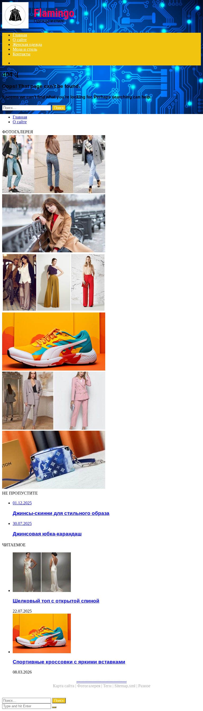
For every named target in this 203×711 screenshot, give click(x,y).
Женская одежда (27, 44)
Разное (144, 686)
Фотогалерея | (90, 686)
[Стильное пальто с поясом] (101, 223)
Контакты (21, 54)
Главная (20, 35)
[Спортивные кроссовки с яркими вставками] (101, 342)
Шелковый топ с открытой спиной (56, 601)
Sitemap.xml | (126, 686)
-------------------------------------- (101, 681)
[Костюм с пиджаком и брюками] (101, 401)
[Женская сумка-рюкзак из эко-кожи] (101, 460)
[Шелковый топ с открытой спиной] (107, 572)
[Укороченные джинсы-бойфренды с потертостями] (101, 164)
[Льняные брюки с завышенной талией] (101, 282)
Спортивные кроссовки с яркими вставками (69, 662)
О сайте (20, 39)
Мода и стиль (25, 49)
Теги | (108, 686)
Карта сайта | (65, 686)
